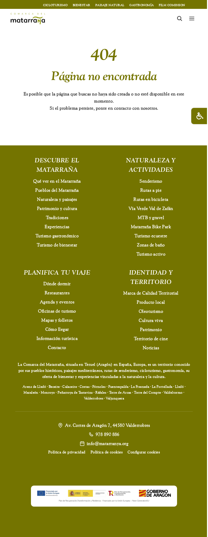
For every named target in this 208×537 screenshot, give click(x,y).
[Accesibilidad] (199, 116)
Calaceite (69, 387)
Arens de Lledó (34, 387)
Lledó (179, 387)
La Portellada (162, 387)
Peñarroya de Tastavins (75, 392)
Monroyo (48, 392)
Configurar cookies (144, 452)
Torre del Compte (147, 392)
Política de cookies (107, 452)
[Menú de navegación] (192, 18)
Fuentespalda (118, 387)
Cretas (85, 387)
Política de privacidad (66, 452)
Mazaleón (31, 392)
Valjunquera (115, 398)
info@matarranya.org (108, 443)
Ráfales (100, 392)
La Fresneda (140, 387)
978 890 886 (107, 434)
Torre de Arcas (120, 392)
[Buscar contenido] (180, 18)
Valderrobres (93, 398)
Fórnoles (99, 387)
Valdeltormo (173, 392)
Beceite (54, 387)
